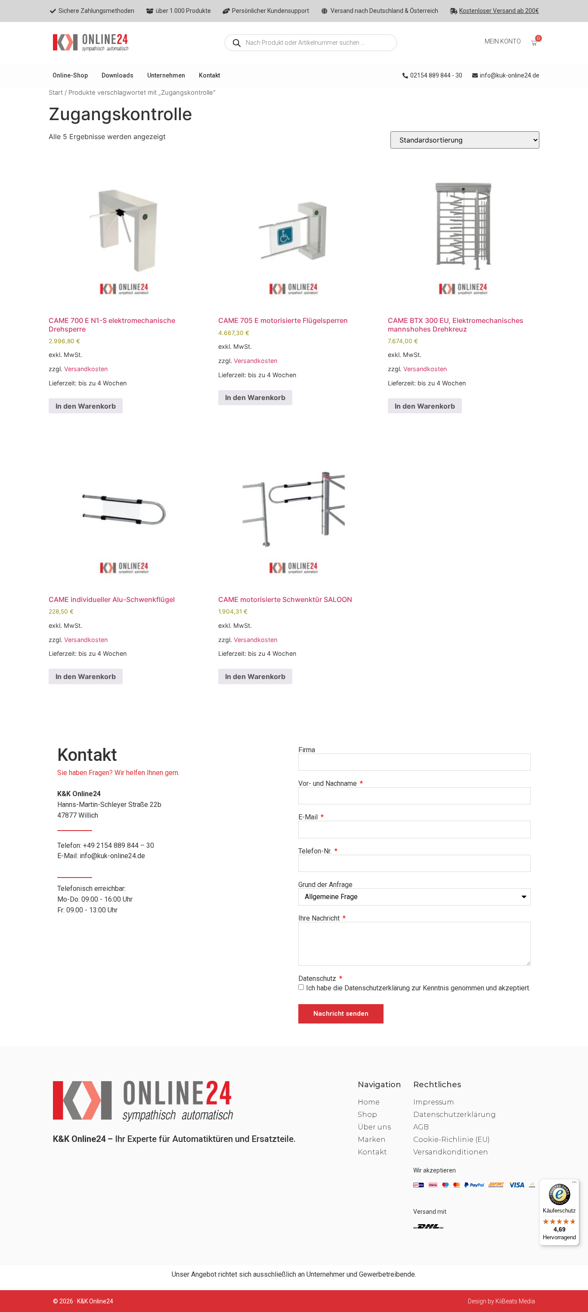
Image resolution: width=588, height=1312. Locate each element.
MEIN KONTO (503, 41)
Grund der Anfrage (325, 884)
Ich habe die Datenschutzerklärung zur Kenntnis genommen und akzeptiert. (418, 987)
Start (56, 92)
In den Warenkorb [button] (86, 406)
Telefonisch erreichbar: (95, 899)
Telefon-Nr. (315, 851)
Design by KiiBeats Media (501, 1301)
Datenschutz (318, 978)
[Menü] (574, 1184)
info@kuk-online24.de (112, 856)
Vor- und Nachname (328, 783)
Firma (306, 750)
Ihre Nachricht (319, 918)
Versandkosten (86, 368)
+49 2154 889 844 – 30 (118, 845)
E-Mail (308, 817)
